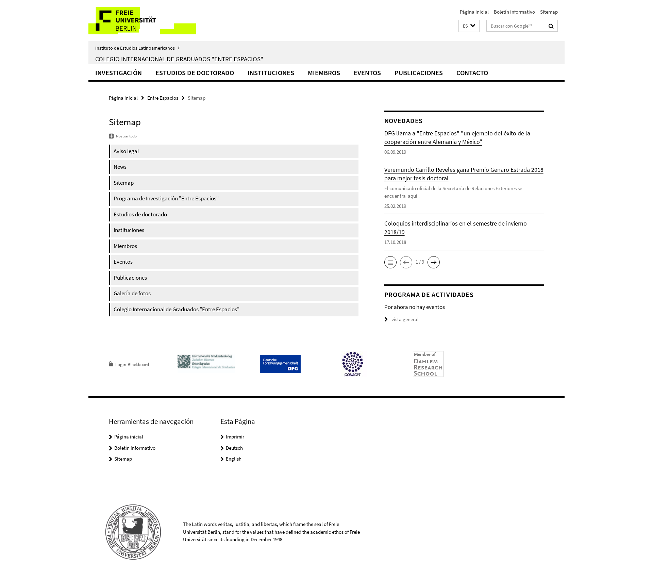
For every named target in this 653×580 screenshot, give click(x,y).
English (233, 458)
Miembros (324, 72)
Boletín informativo (514, 12)
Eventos (367, 72)
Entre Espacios (162, 98)
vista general (405, 319)
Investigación (118, 72)
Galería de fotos (132, 293)
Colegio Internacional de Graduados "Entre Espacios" (179, 59)
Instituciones (271, 72)
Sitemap (549, 12)
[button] (469, 26)
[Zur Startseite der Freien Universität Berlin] (145, 20)
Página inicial (474, 12)
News (120, 166)
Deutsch (234, 448)
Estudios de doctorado (194, 72)
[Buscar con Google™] (551, 25)
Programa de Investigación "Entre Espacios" (166, 198)
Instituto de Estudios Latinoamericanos (137, 48)
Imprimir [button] (235, 436)
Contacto (472, 72)
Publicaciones (419, 72)
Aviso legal (126, 151)
